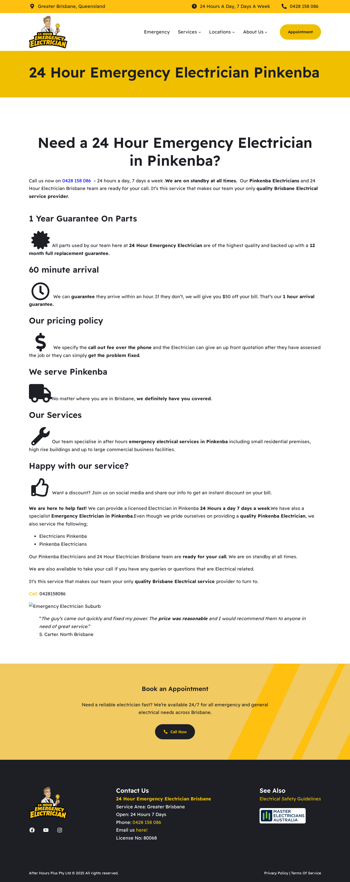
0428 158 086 (146, 822)
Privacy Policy (276, 873)
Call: (33, 594)
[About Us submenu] (266, 31)
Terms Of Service (306, 873)
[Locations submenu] (233, 31)
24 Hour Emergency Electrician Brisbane (163, 799)
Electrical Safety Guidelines (290, 799)
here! (141, 830)
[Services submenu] (199, 31)
